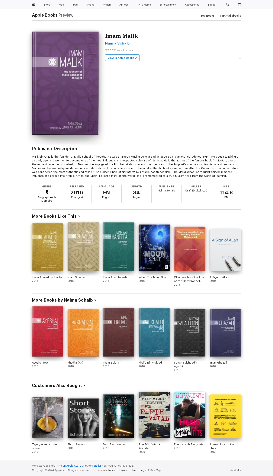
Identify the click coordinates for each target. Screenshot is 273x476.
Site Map (155, 470)
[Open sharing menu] (240, 57)
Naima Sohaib (117, 43)
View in (120, 57)
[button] (227, 4)
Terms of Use (127, 470)
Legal (143, 470)
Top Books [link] (207, 15)
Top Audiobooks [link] (230, 15)
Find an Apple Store (69, 465)
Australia (235, 470)
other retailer (93, 465)
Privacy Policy (106, 470)
